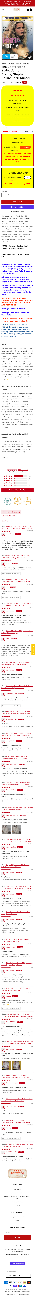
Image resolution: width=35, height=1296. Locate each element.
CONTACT (17, 1214)
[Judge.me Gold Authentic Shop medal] (17, 501)
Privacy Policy (17, 1229)
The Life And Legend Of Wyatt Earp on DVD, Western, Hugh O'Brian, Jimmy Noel (17, 1043)
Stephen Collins (16, 246)
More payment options (17, 211)
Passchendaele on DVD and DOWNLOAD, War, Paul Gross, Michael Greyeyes (15, 1077)
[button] (3, 9)
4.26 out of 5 (23, 470)
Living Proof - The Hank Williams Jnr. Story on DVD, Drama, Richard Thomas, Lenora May (16, 664)
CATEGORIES (17, 1197)
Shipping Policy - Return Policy (17, 1225)
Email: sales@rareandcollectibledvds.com (17, 1262)
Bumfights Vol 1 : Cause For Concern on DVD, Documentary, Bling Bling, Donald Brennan (15, 581)
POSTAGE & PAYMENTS (17, 1210)
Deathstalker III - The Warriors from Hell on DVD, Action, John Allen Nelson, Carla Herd (15, 1122)
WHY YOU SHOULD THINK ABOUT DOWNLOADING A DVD (17, 1205)
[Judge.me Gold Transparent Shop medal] (27, 501)
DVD (27, 177)
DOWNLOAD (25, 147)
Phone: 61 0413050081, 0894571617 (17, 1265)
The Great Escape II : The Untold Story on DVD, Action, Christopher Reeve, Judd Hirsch (17, 841)
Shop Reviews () (10, 515)
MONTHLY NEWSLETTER (17, 1201)
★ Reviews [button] (33, 650)
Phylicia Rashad (16, 248)
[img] (17, 470)
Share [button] (5, 457)
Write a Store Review (17, 490)
